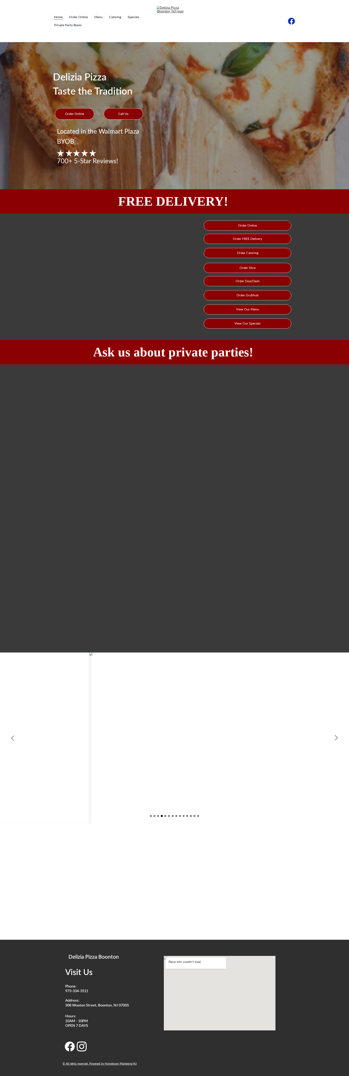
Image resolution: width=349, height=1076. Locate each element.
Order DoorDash (248, 281)
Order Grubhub (248, 295)
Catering (115, 17)
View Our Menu (247, 309)
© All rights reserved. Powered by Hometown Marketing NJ (100, 1063)
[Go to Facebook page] (291, 21)
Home (58, 17)
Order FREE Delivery (247, 238)
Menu (98, 17)
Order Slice (247, 268)
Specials (133, 17)
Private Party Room (68, 25)
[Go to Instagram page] (82, 1046)
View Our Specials (247, 323)
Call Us (123, 114)
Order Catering (247, 253)
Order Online (78, 17)
